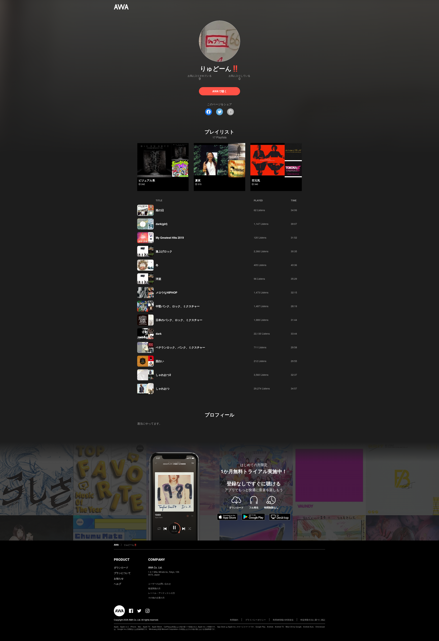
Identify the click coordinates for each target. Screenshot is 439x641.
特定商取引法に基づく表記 (312, 619)
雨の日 (160, 210)
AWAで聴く (219, 91)
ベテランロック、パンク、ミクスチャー (180, 347)
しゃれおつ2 (163, 375)
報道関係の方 (154, 588)
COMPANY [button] (156, 559)
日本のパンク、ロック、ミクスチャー (179, 320)
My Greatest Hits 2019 (170, 238)
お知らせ (118, 578)
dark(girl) (161, 224)
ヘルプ (117, 583)
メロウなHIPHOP (166, 292)
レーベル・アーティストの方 (161, 592)
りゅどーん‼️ (130, 544)
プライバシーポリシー (255, 619)
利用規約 (234, 619)
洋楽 (158, 279)
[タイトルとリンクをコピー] (230, 111)
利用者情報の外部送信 (283, 619)
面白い (160, 361)
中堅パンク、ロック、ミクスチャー (178, 306)
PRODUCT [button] (121, 559)
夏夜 (198, 180)
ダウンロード (121, 567)
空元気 (256, 180)
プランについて (122, 573)
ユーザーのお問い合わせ (159, 583)
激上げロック (164, 251)
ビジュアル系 (147, 180)
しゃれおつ (162, 388)
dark (159, 334)
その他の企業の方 (156, 597)
